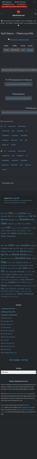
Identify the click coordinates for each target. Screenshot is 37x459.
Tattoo (30, 291)
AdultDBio (22, 213)
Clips (13, 131)
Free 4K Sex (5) (7, 334)
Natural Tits (25, 277)
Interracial (25, 228)
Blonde (4, 219)
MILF (21, 140)
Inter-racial (19, 228)
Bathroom (10, 251)
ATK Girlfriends (30, 248)
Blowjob (11, 220)
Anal (9, 216)
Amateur (29, 213)
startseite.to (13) (7, 321)
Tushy (9, 296)
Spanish (7, 288)
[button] (34, 2)
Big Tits (33, 216)
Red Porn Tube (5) (8, 331)
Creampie (10, 224)
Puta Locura (28, 282)
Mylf (26, 140)
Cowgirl (13, 262)
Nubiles (22, 279)
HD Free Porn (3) (8, 346)
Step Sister (11, 291)
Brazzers (17, 219)
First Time (31, 268)
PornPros (18, 282)
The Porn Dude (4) (9, 337)
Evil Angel (8, 268)
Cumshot (25, 262)
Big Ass (21, 216)
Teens (3, 236)
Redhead (20, 233)
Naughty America (5, 279)
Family (23, 223)
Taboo (26, 291)
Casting (34, 258)
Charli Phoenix (22, 126)
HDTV (7, 271)
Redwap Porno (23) (8, 312)
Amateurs (4, 216)
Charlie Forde (5, 131)
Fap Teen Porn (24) (8, 309)
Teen (15, 294)
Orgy (6, 282)
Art (13, 216)
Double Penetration (23, 265)
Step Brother (13, 288)
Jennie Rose (15, 135)
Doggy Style (14, 265)
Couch (8, 262)
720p (5, 213)
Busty (32, 220)
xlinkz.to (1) (7, 349)
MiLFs (13, 277)
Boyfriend (30, 254)
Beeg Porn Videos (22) (9, 315)
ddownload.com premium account (18, 394)
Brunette (24, 219)
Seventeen (24, 285)
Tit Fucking (4, 296)
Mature (30, 274)
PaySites (3, 233)
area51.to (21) (7, 318)
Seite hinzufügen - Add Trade (18, 360)
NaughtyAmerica (15, 279)
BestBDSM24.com (8, 4)
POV (8, 233)
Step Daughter (20, 288)
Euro (19, 224)
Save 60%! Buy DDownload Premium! (14, 6)
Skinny (34, 285)
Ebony (15, 223)
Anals (14, 248)
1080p (10, 213)
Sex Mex (30, 285)
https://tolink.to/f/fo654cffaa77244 (18, 84)
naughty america (27, 407)
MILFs (14, 230)
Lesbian (3, 230)
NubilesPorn (23, 230)
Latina (33, 228)
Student (22, 291)
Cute (30, 262)
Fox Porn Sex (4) (8, 343)
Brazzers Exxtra (10, 258)
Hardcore (3, 228)
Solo (25, 233)
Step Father (28, 288)
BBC (14, 251)
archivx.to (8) (6, 327)
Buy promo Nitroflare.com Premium (15, 200)
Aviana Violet (11, 126)
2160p (15, 213)
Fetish (28, 224)
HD (27, 131)
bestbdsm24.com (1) (10, 353)
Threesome (11, 236)
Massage (26, 274)
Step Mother (4, 291)
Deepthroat (4, 265)
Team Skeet (30, 233)
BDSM (17, 251)
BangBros (4, 251)
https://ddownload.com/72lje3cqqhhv (18, 98)
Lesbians (8, 230)
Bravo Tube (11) (7, 324)
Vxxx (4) (6, 340)
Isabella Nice (5, 135)
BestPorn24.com (20, 2)
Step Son (17, 291)
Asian (15, 216)
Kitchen (29, 271)
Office (2, 282)
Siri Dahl (13, 144)
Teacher (3, 294)
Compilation (20, 131)
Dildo (9, 265)
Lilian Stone (14, 140)
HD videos (13, 228)
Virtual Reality (15, 296)
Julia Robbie (24, 135)
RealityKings (11, 285)
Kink (26, 271)
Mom (18, 230)
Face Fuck (14, 268)
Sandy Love (5, 144)
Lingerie (20, 274)
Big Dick (27, 216)
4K (5, 126)
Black (10, 255)
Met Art (3, 277)
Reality (14, 233)
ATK (25, 248)
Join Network (21, 4)
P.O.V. (29, 230)
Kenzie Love (5, 140)
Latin (30, 228)
